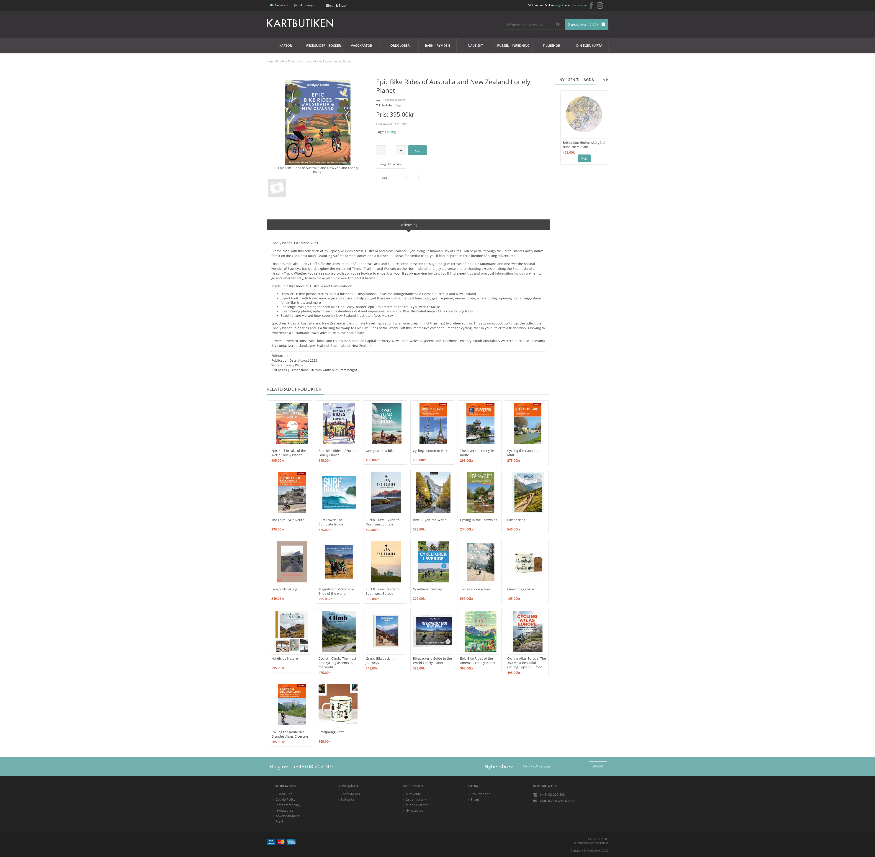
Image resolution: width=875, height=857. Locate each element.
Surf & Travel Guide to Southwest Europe (382, 591)
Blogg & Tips (335, 5)
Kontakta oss (350, 794)
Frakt (279, 821)
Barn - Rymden (437, 45)
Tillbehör (551, 45)
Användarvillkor (288, 816)
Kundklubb (284, 794)
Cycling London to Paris (430, 450)
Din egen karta (589, 45)
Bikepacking (516, 520)
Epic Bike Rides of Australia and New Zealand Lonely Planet (313, 61)
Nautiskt (475, 45)
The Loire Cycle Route (287, 520)
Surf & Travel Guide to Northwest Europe (382, 522)
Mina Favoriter (417, 805)
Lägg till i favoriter (391, 164)
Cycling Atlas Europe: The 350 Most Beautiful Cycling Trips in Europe (526, 662)
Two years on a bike (475, 589)
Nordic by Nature (284, 658)
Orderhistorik (416, 799)
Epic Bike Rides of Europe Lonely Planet (338, 452)
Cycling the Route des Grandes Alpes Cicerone (289, 734)
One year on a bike (380, 450)
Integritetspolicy (288, 805)
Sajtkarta (347, 799)
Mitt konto (413, 794)
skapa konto (579, 5)
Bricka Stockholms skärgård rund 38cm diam (584, 144)
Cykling (390, 132)
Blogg (475, 799)
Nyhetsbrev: (499, 766)
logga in (559, 5)
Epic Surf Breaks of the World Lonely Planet (288, 452)
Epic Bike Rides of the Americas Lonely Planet (477, 660)
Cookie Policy (285, 799)
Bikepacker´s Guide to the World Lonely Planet (432, 660)
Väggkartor (361, 45)
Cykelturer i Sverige (428, 589)
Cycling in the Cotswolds (478, 520)
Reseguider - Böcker (323, 45)
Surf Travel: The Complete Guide (331, 522)
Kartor (285, 45)
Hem (270, 61)
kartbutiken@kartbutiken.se (557, 801)
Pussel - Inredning (513, 45)
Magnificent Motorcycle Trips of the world (336, 591)
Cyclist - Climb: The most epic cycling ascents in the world (337, 662)
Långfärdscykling (284, 589)
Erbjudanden (481, 794)
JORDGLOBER (399, 45)
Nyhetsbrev (414, 810)
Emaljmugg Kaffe (331, 732)
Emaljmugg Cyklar (521, 589)
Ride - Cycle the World (430, 520)
